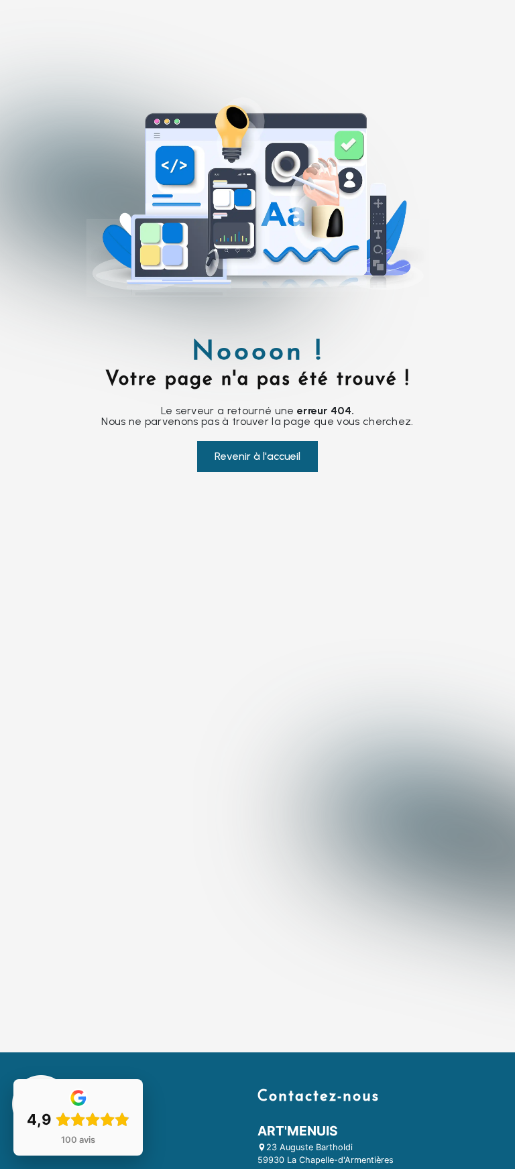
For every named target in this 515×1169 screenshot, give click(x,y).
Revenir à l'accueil (257, 456)
